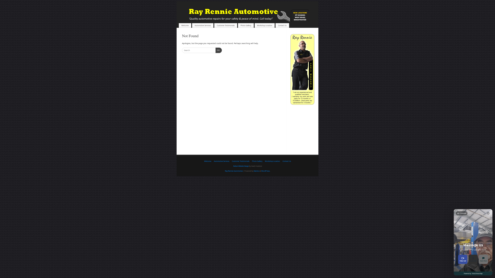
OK (218, 50)
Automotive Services (203, 25)
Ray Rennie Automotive (234, 171)
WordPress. (265, 171)
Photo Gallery (246, 25)
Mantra (256, 171)
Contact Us (282, 25)
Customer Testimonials (226, 25)
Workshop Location (264, 25)
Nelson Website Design (241, 166)
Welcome (185, 25)
